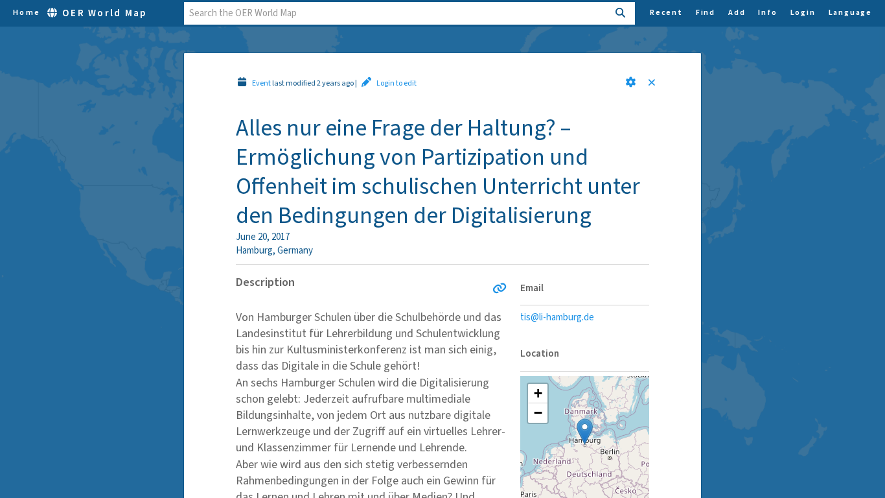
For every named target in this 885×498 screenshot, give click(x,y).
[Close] (654, 83)
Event (261, 83)
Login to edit (396, 83)
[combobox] (396, 13)
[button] (631, 82)
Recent (666, 13)
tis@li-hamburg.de (557, 317)
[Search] (621, 13)
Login (803, 13)
